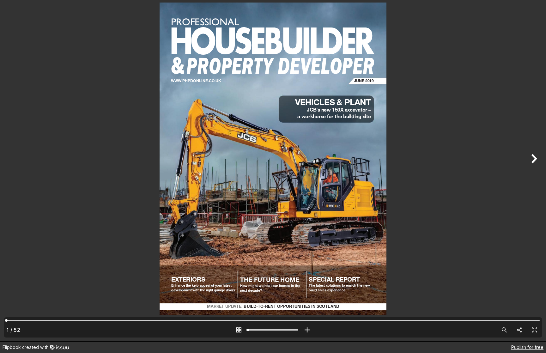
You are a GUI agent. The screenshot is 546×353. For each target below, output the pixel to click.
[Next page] (533, 170)
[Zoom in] (307, 330)
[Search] (504, 330)
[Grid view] (239, 330)
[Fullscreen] (534, 330)
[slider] (273, 330)
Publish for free (527, 347)
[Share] (519, 330)
